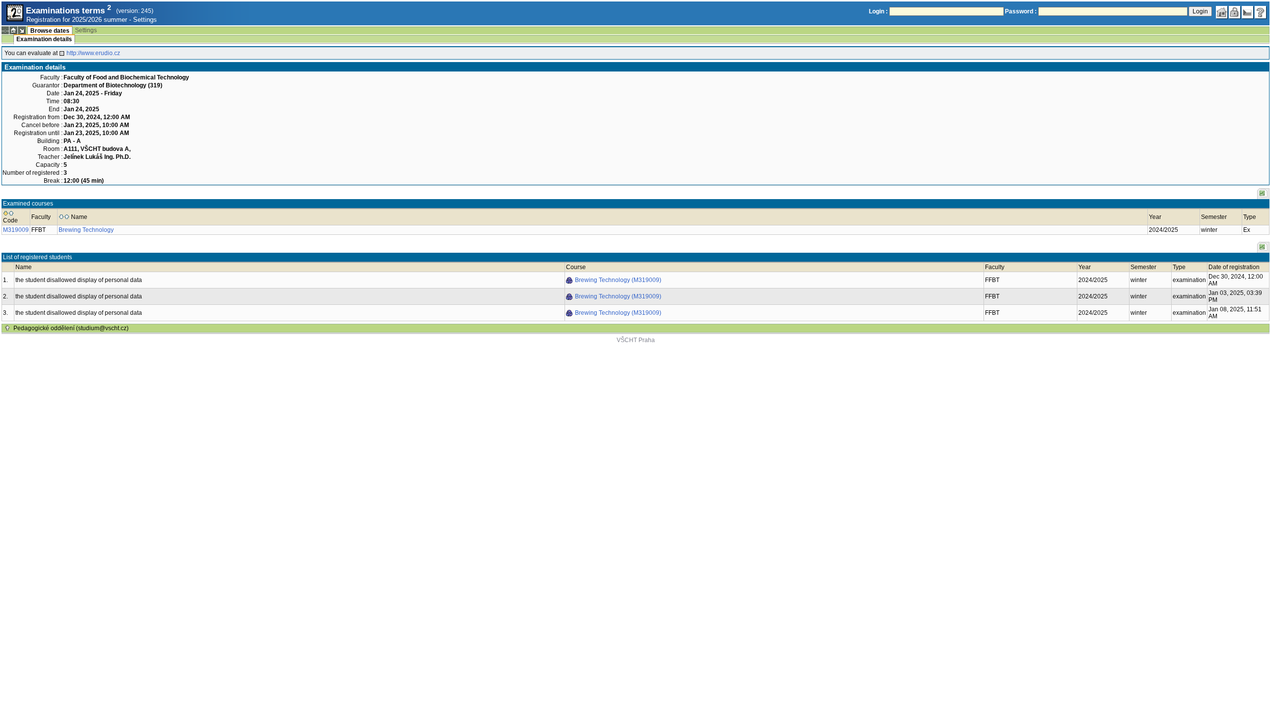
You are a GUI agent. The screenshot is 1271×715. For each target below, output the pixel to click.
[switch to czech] (1247, 12)
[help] (1260, 12)
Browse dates (50, 30)
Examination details (44, 39)
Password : (1021, 11)
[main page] (1221, 12)
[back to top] (7, 328)
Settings (145, 19)
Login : (878, 11)
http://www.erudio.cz (93, 53)
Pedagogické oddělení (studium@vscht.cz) (71, 328)
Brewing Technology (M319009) (618, 280)
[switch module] (22, 30)
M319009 (16, 229)
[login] (1234, 12)
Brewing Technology (86, 229)
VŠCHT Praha (636, 340)
